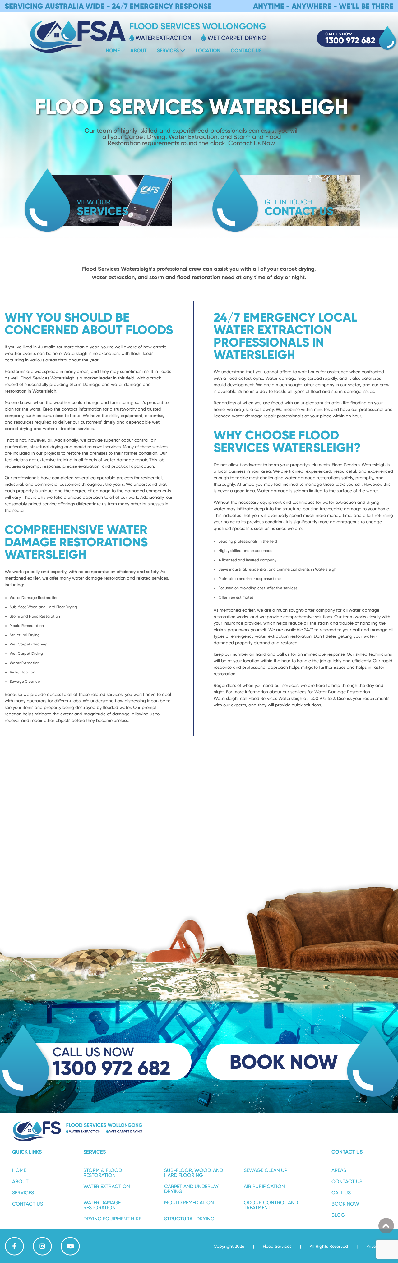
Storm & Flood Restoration (102, 1172)
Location (208, 50)
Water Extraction (106, 1186)
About (138, 50)
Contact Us (246, 50)
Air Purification (264, 1186)
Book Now (345, 1204)
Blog (338, 1215)
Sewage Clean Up (265, 1170)
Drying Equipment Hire (112, 1219)
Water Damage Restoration (102, 1205)
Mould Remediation (189, 1203)
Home (113, 50)
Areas (338, 1170)
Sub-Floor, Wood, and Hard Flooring (193, 1172)
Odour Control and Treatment (271, 1205)
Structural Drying (189, 1219)
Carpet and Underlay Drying (191, 1188)
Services (168, 50)
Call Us (341, 1193)
